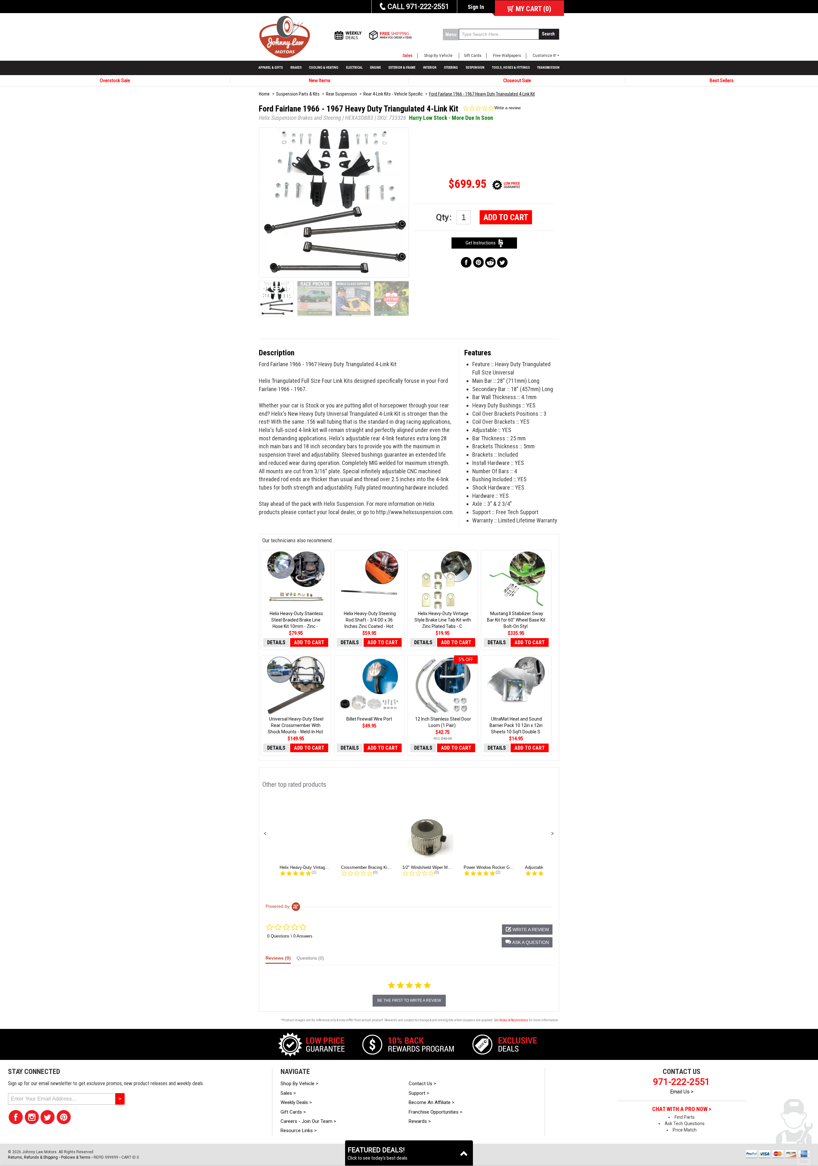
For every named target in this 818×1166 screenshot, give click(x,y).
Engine (375, 68)
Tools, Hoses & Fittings (511, 68)
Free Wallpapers (507, 55)
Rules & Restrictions (513, 1020)
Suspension (475, 68)
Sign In (476, 7)
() (533, 9)
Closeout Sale (517, 80)
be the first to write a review (409, 1000)
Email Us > (681, 1092)
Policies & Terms (75, 1157)
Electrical (354, 68)
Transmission (548, 68)
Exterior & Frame (402, 68)
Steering (451, 68)
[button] (265, 834)
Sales (408, 55)
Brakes (296, 68)
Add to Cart (505, 217)
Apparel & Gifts (271, 68)
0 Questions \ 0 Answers (290, 936)
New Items (319, 80)
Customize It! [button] (544, 55)
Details (276, 642)
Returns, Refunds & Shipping (33, 1157)
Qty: (444, 217)
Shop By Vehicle (438, 55)
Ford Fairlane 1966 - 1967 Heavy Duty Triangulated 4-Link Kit (482, 94)
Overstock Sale (115, 80)
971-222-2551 (681, 1082)
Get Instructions (482, 243)
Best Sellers (722, 80)
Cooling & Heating (323, 68)
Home (264, 94)
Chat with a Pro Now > (681, 1109)
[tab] (278, 959)
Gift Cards (473, 55)
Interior (429, 68)
